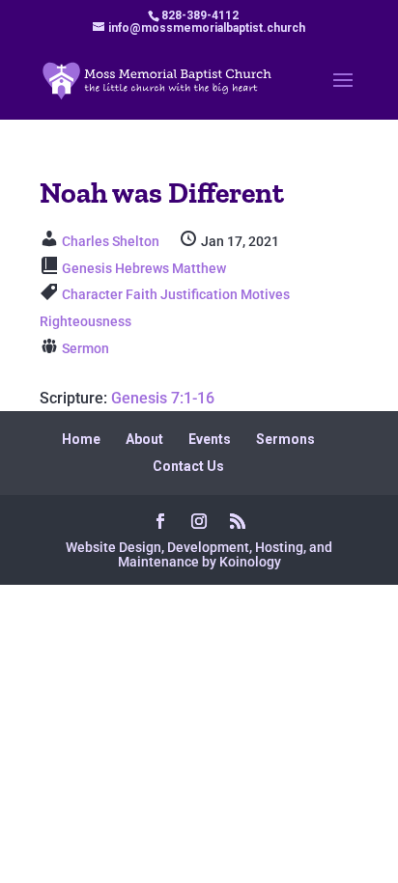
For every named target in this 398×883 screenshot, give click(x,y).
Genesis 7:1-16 (162, 398)
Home (81, 439)
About (144, 439)
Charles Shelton (110, 241)
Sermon (85, 348)
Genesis (87, 268)
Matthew (199, 268)
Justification (199, 294)
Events (209, 439)
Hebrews (142, 268)
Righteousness (85, 321)
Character (92, 294)
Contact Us (188, 466)
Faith (141, 294)
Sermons (285, 439)
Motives (265, 294)
